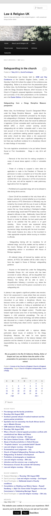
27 (18, 393)
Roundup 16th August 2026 (14, 429)
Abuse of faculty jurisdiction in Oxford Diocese (21, 442)
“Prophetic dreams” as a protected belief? (22, 444)
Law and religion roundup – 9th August (18, 437)
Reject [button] (25, 513)
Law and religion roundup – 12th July (32, 493)
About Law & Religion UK (20, 43)
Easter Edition (16, 97)
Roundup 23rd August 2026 (14, 414)
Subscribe (7, 53)
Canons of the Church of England (21, 366)
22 (30, 391)
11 (7, 388)
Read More (34, 512)
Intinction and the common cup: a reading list (21, 462)
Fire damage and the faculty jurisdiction (18, 411)
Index (33, 43)
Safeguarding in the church (20, 68)
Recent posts (8, 48)
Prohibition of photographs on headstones (19, 457)
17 (42, 388)
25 (7, 393)
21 (24, 391)
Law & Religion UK (16, 14)
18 (7, 391)
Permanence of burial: (22, 464)
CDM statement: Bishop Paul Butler (17, 427)
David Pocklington (27, 72)
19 (13, 391)
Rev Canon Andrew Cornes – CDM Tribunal (19, 439)
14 (24, 388)
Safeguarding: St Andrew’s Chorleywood (19, 454)
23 (36, 391)
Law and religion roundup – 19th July (17, 467)
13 (18, 388)
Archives (34, 48)
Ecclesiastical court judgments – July (17, 449)
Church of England (39, 366)
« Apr (12, 396)
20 (18, 391)
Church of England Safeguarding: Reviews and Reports (24, 452)
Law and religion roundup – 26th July (17, 459)
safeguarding (8, 368)
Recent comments (22, 48)
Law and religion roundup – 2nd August (18, 447)
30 (36, 393)
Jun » (37, 396)
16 (36, 388)
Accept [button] (16, 513)
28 (24, 393)
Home (6, 43)
